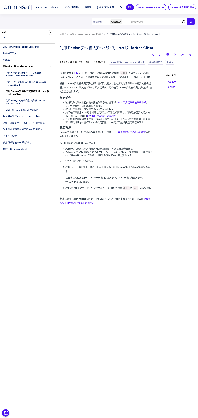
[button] (121, 7)
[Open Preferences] (5, 413)
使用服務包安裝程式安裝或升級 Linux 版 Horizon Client (26, 83)
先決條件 (172, 82)
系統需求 (7, 59)
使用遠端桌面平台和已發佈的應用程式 (22, 129)
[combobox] (144, 21)
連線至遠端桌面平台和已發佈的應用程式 (24, 122)
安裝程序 (172, 87)
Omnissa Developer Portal (151, 7)
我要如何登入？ (11, 53)
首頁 (62, 34)
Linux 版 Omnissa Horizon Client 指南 (21, 46)
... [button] (105, 34)
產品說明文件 (155, 62)
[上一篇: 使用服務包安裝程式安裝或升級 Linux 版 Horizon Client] (153, 54)
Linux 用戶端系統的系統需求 (131, 102)
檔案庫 (88, 7)
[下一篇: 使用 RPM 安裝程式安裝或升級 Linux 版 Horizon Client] (160, 54)
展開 (4, 38)
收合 (11, 38)
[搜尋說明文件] (191, 21)
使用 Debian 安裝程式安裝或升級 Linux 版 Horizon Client (27, 93)
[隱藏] (51, 32)
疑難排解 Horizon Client (15, 148)
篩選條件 (97, 21)
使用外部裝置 (10, 135)
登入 (130, 7)
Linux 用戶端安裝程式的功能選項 (22, 109)
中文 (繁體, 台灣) (106, 7)
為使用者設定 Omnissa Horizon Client (21, 116)
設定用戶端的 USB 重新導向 (17, 142)
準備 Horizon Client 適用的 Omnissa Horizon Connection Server (23, 74)
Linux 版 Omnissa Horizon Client (127, 62)
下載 (75, 72)
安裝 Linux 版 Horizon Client (18, 66)
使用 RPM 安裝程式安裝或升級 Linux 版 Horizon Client (25, 102)
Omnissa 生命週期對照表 (182, 7)
